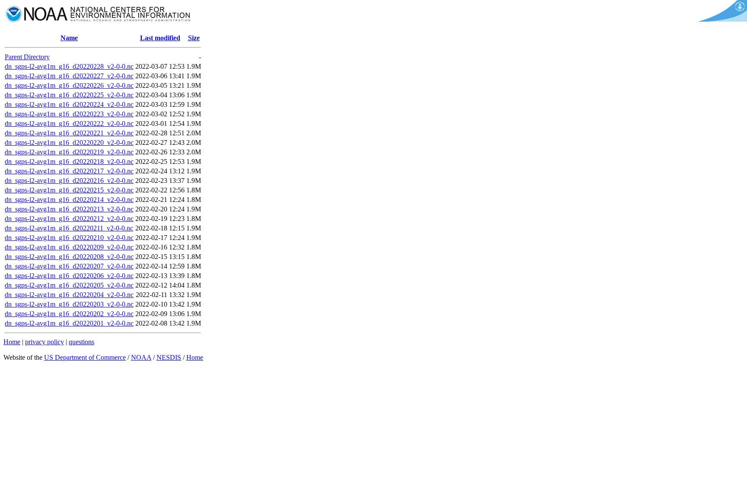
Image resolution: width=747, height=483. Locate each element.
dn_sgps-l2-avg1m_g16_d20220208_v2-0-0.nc (69, 256)
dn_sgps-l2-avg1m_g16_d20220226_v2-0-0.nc (69, 85)
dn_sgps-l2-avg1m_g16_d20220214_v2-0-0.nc (69, 199)
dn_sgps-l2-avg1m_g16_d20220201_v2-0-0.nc (69, 323)
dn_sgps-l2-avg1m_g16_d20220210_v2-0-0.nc (69, 237)
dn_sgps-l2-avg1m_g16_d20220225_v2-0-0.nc (69, 95)
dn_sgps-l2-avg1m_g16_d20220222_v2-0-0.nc (69, 123)
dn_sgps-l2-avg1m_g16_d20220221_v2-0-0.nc (69, 133)
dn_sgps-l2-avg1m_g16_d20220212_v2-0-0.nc (69, 218)
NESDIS (168, 357)
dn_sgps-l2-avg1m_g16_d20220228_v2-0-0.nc (69, 66)
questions (81, 341)
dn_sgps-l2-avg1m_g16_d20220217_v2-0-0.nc (69, 171)
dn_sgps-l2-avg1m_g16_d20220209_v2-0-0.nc (69, 247)
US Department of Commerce (85, 357)
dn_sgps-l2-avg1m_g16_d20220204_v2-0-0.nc (69, 294)
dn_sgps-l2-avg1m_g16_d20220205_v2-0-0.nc (69, 285)
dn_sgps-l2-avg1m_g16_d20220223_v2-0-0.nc (69, 114)
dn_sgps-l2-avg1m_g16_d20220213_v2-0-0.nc (69, 209)
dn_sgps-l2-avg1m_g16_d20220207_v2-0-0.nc (69, 266)
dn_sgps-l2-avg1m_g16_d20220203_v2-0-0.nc (69, 304)
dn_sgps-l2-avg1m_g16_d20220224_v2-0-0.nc (69, 104)
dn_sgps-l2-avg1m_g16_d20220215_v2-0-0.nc (69, 190)
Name (69, 38)
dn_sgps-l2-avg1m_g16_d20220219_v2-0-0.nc (69, 152)
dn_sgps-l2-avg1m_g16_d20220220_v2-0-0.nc (69, 142)
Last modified (160, 38)
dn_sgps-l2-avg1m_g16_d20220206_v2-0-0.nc (69, 275)
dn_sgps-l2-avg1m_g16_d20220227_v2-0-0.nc (69, 76)
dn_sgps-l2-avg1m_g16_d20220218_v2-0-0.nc (69, 161)
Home (11, 341)
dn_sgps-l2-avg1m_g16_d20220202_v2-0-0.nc (69, 313)
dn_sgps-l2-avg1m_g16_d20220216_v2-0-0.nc (69, 180)
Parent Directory (27, 57)
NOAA (141, 357)
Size (194, 38)
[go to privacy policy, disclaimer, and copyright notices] (721, 19)
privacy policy (44, 341)
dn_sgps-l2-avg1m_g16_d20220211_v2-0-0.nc (69, 228)
